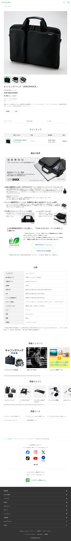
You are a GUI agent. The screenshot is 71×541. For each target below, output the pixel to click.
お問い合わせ (40, 534)
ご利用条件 (38, 531)
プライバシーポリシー (47, 531)
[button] (35, 498)
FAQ (16, 111)
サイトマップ (32, 531)
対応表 (7, 111)
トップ (5, 438)
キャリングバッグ (8, 6)
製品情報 (10, 438)
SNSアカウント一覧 (24, 531)
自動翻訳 (46, 534)
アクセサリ (15, 438)
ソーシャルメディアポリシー (30, 534)
